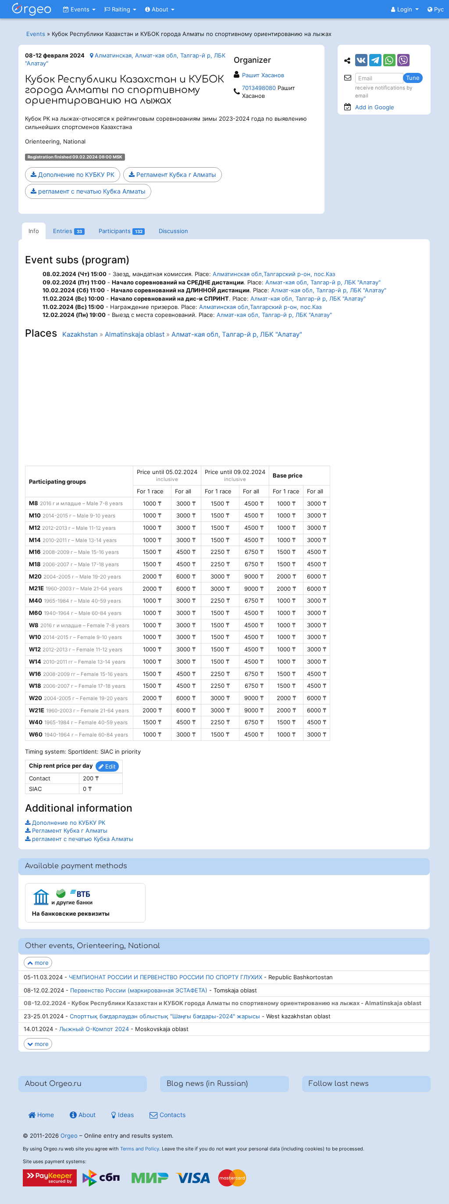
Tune (413, 77)
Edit (109, 766)
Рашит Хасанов (263, 75)
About (160, 9)
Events (80, 9)
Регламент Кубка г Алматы (175, 174)
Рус (438, 9)
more (41, 962)
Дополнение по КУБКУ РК (75, 174)
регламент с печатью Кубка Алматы (91, 191)
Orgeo (69, 1135)
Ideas (125, 1114)
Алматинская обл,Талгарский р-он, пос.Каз (274, 273)
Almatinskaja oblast (134, 334)
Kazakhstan (80, 334)
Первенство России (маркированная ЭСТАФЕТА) (138, 990)
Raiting (121, 9)
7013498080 (259, 87)
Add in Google (374, 107)
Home (45, 1114)
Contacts (171, 1114)
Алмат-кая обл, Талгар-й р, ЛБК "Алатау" (323, 282)
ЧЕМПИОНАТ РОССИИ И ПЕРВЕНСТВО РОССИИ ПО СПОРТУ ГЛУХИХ (165, 977)
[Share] (361, 60)
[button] (405, 9)
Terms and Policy (139, 1149)
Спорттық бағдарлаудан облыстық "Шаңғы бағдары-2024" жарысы (165, 1016)
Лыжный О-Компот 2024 (94, 1028)
